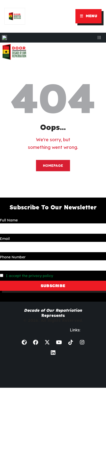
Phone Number (13, 257)
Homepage (53, 165)
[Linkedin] (53, 353)
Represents (53, 313)
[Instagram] (82, 342)
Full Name (9, 220)
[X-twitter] (47, 342)
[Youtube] (59, 342)
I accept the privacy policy (29, 276)
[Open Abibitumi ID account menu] (99, 38)
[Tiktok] (70, 342)
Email (5, 238)
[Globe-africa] (24, 342)
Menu (88, 16)
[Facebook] (36, 342)
